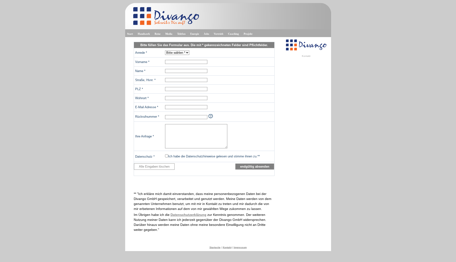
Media (168, 33)
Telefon (181, 33)
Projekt (248, 33)
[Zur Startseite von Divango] (306, 49)
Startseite (215, 247)
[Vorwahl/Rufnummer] (210, 116)
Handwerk (144, 33)
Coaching (233, 33)
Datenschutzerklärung (188, 215)
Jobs (206, 33)
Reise (158, 33)
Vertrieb (218, 33)
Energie (194, 33)
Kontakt (227, 247)
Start (130, 33)
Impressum (240, 247)
